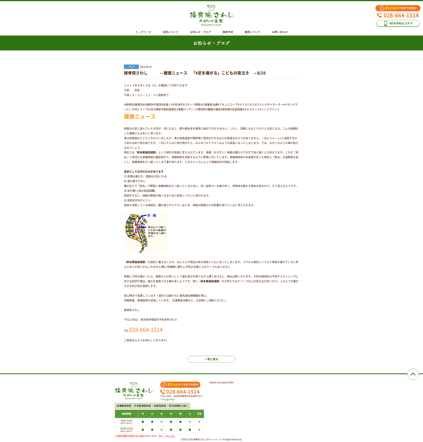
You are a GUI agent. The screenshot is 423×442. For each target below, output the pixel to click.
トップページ (143, 32)
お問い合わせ (280, 32)
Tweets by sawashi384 (221, 382)
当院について (170, 32)
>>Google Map (167, 399)
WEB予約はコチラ (401, 23)
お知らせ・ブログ (200, 32)
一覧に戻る (211, 359)
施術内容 (228, 32)
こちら (171, 436)
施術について (252, 32)
